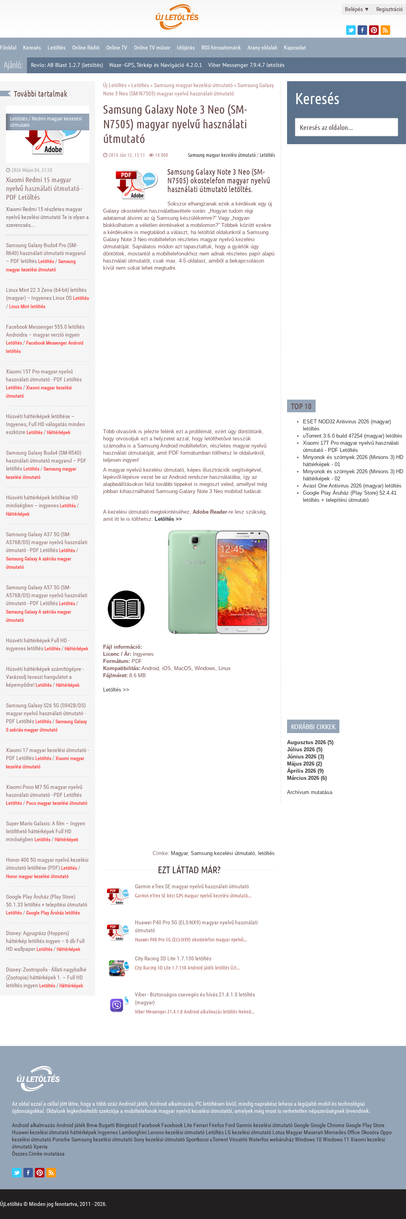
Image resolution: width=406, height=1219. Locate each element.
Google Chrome (327, 1125)
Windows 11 (336, 1139)
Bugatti (107, 1125)
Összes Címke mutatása (38, 1153)
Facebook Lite (176, 1125)
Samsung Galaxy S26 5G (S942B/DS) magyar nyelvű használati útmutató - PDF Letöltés (46, 713)
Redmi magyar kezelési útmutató (46, 121)
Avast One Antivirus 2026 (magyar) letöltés (352, 486)
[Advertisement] (346, 271)
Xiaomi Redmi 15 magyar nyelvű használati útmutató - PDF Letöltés (44, 188)
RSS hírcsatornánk (221, 47)
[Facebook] (362, 30)
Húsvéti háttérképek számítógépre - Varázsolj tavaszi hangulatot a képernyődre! (45, 677)
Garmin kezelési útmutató (264, 1125)
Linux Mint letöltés (27, 306)
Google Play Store (365, 1125)
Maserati (313, 1132)
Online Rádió (86, 47)
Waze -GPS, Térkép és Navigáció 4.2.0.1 (155, 65)
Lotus (278, 1132)
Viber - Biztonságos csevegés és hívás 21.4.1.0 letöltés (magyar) (195, 998)
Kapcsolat (295, 47)
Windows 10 (308, 1139)
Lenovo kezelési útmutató (176, 1132)
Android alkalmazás (33, 1125)
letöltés (266, 853)
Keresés (32, 47)
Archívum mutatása (309, 792)
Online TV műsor (152, 47)
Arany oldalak (262, 47)
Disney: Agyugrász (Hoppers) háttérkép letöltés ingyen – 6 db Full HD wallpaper (45, 941)
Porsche (61, 1139)
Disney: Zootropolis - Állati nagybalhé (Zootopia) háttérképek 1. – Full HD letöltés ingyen (46, 977)
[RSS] (51, 1172)
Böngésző (127, 1125)
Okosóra (370, 1132)
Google (301, 1125)
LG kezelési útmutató (248, 1132)
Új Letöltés (114, 85)
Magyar (179, 853)
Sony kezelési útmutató (159, 1139)
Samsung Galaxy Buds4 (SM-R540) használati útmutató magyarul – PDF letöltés (46, 461)
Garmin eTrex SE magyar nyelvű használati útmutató (192, 886)
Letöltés (56, 47)
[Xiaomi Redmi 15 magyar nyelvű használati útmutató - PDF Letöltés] (47, 134)
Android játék (70, 1125)
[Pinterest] (374, 30)
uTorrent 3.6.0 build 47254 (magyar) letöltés (352, 436)
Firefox (216, 1125)
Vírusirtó (238, 1139)
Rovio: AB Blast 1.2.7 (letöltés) (67, 65)
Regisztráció (389, 9)
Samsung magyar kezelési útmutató (193, 85)
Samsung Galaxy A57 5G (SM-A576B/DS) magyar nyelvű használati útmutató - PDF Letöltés (46, 595)
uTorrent (219, 1139)
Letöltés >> (168, 519)
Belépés (357, 9)
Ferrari (200, 1125)
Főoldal (8, 47)
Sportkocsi (197, 1139)
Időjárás (186, 47)
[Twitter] (351, 30)
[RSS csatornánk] (385, 30)
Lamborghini (133, 1132)
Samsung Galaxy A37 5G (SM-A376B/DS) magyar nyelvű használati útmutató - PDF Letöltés (46, 542)
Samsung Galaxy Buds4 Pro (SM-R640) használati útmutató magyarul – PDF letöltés (46, 253)
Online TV (116, 47)
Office (353, 1132)
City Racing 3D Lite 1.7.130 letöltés (173, 958)
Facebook (149, 1125)
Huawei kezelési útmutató (40, 1132)
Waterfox (258, 1139)
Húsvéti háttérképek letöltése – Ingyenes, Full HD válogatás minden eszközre (45, 424)
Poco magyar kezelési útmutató (56, 803)
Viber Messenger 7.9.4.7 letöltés (246, 65)
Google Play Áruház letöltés (53, 913)
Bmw (92, 1125)
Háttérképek (58, 432)
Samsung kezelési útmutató (223, 853)
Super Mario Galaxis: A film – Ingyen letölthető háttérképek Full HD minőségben (45, 831)
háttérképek (83, 1132)
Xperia (40, 1146)
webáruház (282, 1139)
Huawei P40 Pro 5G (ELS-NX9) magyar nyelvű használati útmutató (196, 926)
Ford (230, 1125)
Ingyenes (108, 1132)
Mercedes (335, 1132)
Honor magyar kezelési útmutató (37, 876)
